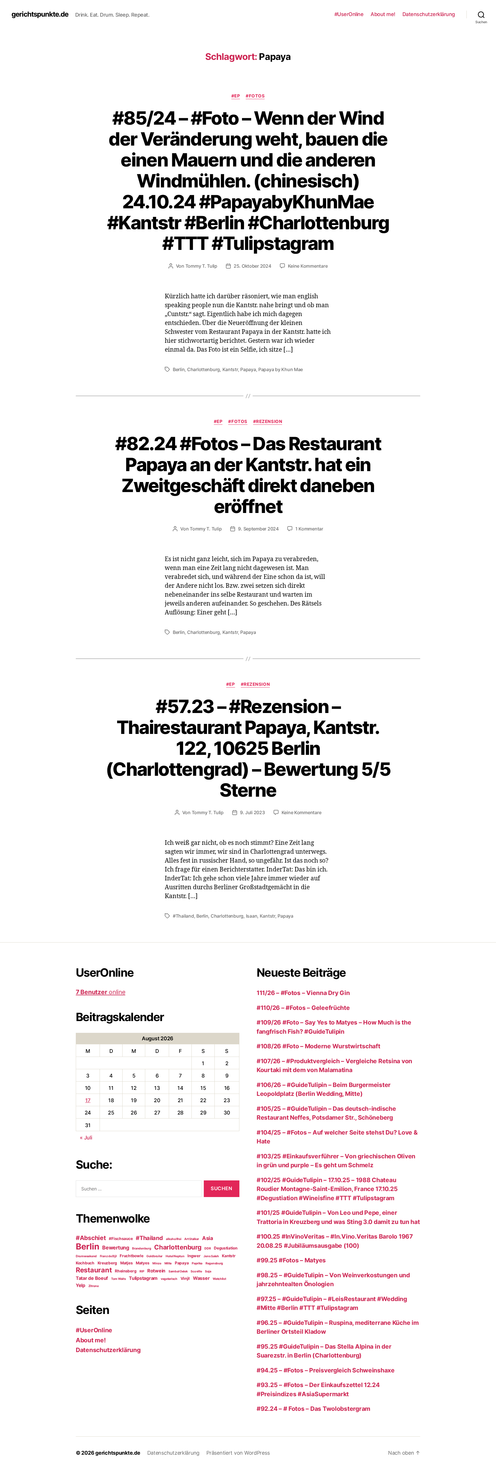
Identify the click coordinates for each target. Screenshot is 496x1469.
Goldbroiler (154, 1256)
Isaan (251, 916)
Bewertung (115, 1247)
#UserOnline (349, 14)
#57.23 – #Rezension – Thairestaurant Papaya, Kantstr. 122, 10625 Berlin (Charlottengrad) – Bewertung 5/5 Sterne (248, 748)
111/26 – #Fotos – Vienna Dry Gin (303, 992)
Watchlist (219, 1279)
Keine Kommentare (308, 266)
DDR (207, 1248)
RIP (142, 1271)
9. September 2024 (258, 529)
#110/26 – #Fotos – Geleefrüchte (303, 1007)
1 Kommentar (309, 529)
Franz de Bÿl (108, 1256)
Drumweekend (86, 1256)
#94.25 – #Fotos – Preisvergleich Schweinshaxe (326, 1370)
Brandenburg (141, 1248)
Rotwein (156, 1271)
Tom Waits (118, 1279)
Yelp (80, 1285)
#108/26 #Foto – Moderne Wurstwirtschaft (318, 1046)
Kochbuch (85, 1263)
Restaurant (94, 1270)
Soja (208, 1271)
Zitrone (93, 1286)
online (100, 992)
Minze (156, 1263)
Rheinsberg (125, 1271)
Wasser (201, 1278)
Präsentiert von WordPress (238, 1453)
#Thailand (183, 916)
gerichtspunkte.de (39, 14)
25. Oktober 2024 (252, 266)
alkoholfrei (173, 1239)
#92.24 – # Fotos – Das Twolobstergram (313, 1408)
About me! (383, 14)
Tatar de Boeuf (92, 1278)
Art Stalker (191, 1239)
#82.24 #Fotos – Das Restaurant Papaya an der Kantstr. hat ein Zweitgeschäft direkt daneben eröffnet (248, 474)
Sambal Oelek (178, 1271)
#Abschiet (91, 1237)
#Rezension (267, 421)
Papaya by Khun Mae (280, 369)
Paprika (197, 1263)
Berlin (179, 369)
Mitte (168, 1263)
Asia (207, 1238)
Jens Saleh (211, 1256)
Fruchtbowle (131, 1255)
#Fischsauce (121, 1238)
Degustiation (225, 1248)
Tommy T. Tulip (201, 266)
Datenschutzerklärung (428, 14)
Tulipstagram (143, 1278)
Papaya (248, 369)
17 (87, 1100)
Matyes (142, 1263)
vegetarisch (169, 1279)
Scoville (196, 1271)
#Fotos (255, 96)
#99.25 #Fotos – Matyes (291, 1260)
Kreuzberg (107, 1263)
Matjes (126, 1263)
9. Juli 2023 (252, 812)
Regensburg (214, 1263)
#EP (235, 96)
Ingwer (193, 1255)
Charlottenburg (203, 369)
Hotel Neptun (175, 1256)
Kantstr (230, 369)
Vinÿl (185, 1278)
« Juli (86, 1138)
